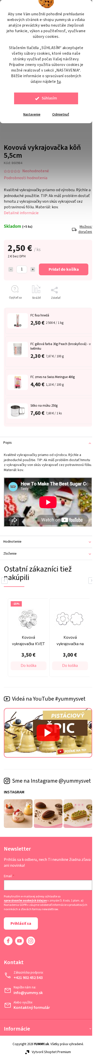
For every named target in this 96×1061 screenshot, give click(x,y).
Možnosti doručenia (81, 227)
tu (59, 81)
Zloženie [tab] (10, 548)
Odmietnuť (60, 114)
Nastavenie (31, 114)
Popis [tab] (7, 439)
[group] (52, 631)
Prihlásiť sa (20, 921)
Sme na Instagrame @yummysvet (35, 776)
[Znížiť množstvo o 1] (10, 266)
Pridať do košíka (62, 266)
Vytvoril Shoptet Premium (49, 1050)
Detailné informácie (21, 210)
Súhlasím (49, 98)
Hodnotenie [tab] (12, 536)
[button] (55, 659)
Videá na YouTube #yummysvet (49, 692)
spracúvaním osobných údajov (25, 899)
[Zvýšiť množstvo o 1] (32, 266)
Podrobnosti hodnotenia (25, 175)
